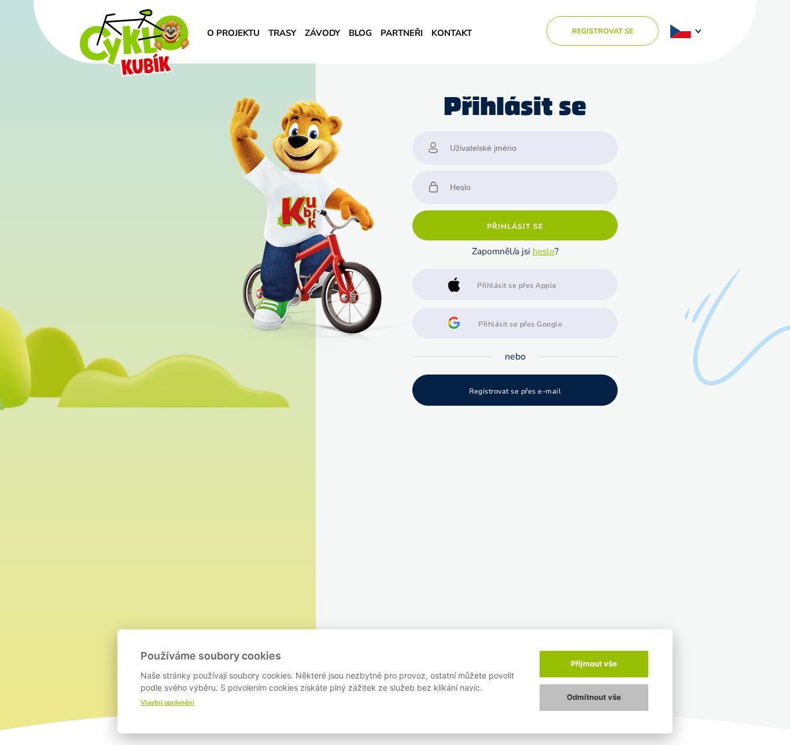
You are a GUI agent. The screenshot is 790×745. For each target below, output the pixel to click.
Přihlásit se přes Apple (517, 285)
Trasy (282, 33)
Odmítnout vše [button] (594, 697)
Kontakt (451, 33)
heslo (544, 251)
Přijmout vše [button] (594, 663)
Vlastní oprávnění (167, 702)
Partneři (402, 33)
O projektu (233, 33)
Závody (322, 33)
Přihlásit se (515, 226)
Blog (360, 33)
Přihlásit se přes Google (520, 324)
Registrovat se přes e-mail (515, 391)
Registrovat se (602, 31)
